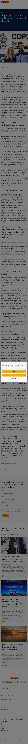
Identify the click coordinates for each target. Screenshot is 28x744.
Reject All (14, 371)
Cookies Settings (14, 378)
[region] (14, 372)
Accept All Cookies (14, 375)
